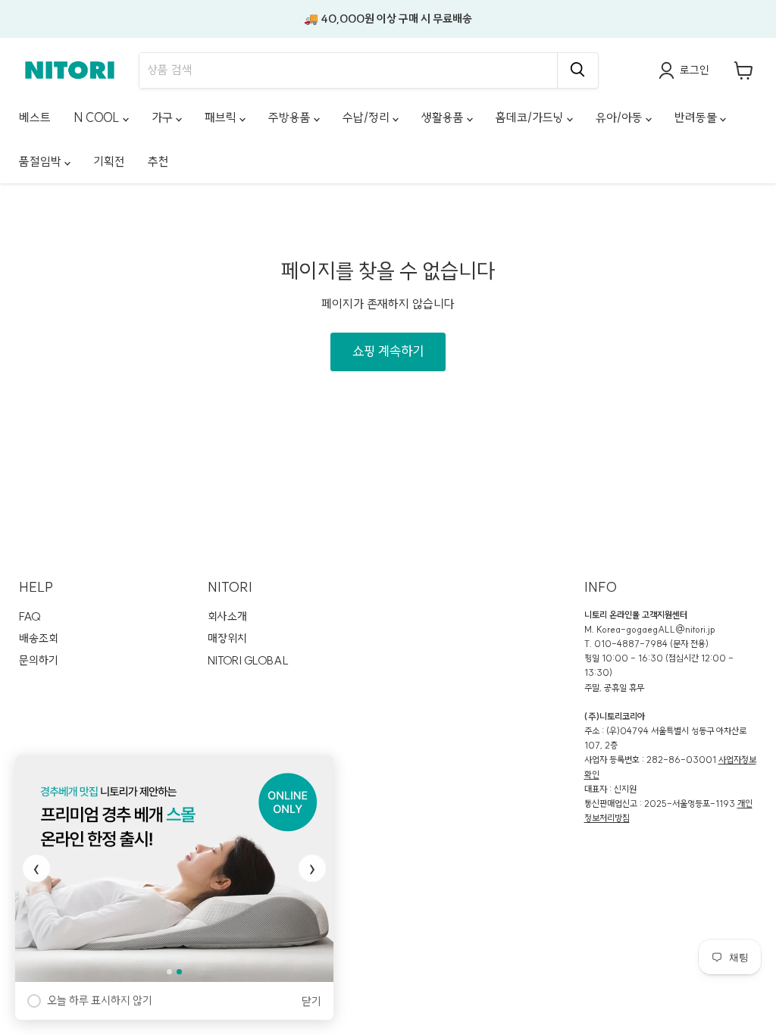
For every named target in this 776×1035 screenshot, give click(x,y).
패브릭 (222, 117)
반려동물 (697, 117)
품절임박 (41, 161)
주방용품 (291, 117)
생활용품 (444, 117)
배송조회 (38, 638)
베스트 (35, 117)
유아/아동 (621, 117)
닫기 (311, 1001)
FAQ (30, 616)
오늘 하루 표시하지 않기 (99, 1000)
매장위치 (227, 638)
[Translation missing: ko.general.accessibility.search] (577, 70)
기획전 (109, 161)
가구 (164, 117)
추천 (158, 161)
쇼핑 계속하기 (388, 351)
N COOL (98, 117)
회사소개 (227, 616)
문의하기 (38, 660)
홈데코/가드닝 (531, 117)
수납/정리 (368, 117)
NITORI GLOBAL (248, 660)
